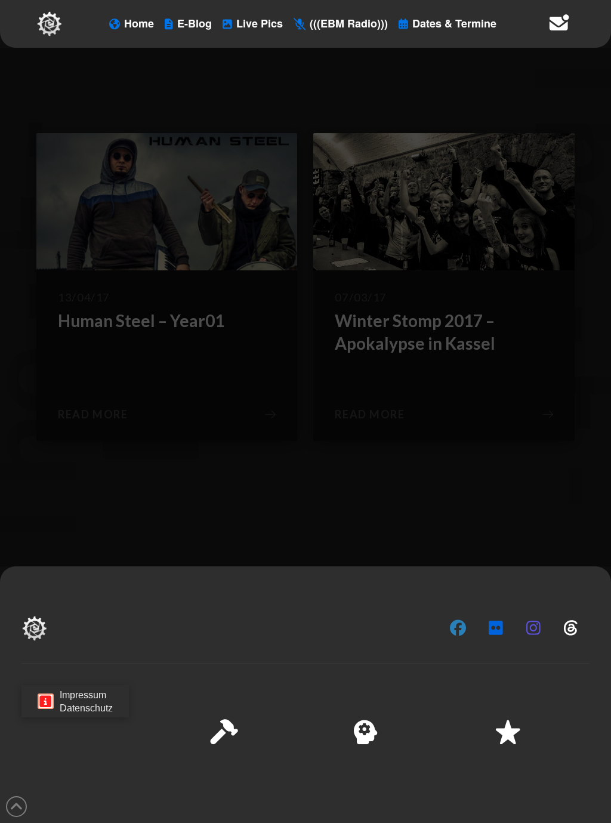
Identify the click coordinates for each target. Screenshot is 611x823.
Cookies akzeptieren (367, 775)
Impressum (504, 805)
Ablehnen (451, 775)
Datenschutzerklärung (435, 805)
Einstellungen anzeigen (540, 775)
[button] (587, 695)
